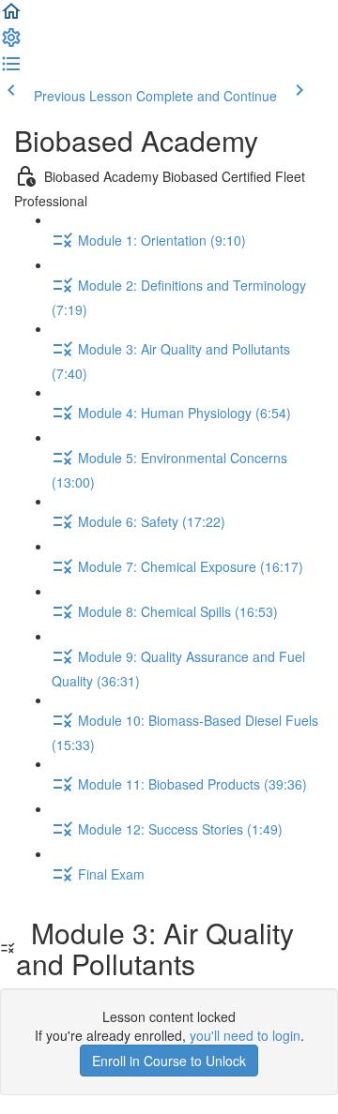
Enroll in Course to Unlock (169, 1060)
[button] (11, 17)
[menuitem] (11, 43)
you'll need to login (245, 1035)
